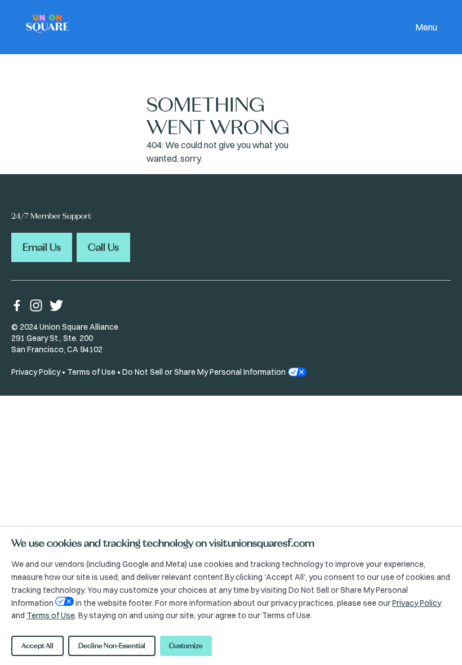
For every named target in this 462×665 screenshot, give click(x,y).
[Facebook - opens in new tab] (17, 305)
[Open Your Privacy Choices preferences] (64, 601)
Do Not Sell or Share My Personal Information (204, 372)
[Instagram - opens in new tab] (36, 305)
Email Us (42, 247)
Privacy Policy (35, 372)
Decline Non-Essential (111, 645)
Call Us (103, 247)
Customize (186, 645)
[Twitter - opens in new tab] (56, 305)
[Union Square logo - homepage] (47, 27)
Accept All (37, 645)
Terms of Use (91, 372)
